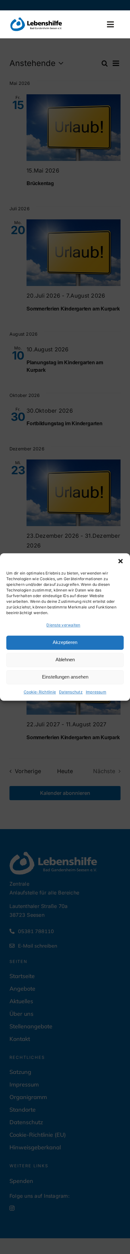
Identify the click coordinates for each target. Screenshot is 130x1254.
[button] (120, 561)
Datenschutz (71, 692)
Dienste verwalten (63, 625)
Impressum (96, 692)
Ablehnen (65, 660)
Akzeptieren (65, 642)
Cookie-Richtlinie (40, 692)
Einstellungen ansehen (65, 677)
